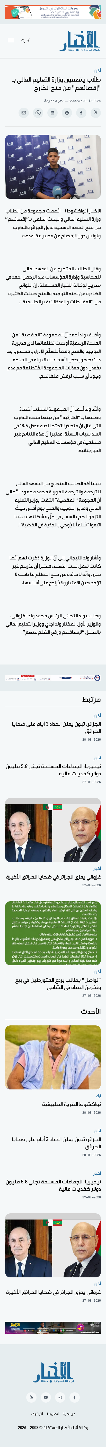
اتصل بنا (53, 1414)
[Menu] (10, 41)
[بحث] (23, 41)
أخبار (97, 71)
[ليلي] (29, 41)
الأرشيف (37, 1414)
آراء (98, 1096)
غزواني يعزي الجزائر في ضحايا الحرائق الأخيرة (53, 877)
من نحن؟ (69, 1414)
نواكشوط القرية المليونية (71, 1104)
